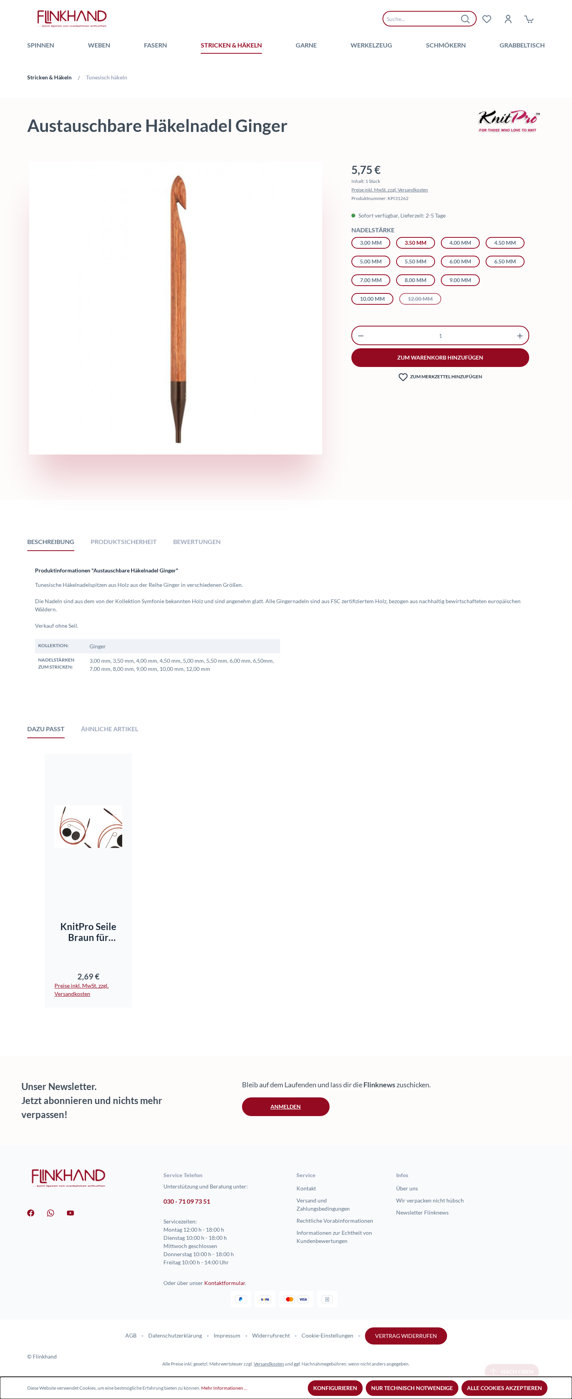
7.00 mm (371, 280)
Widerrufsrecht (271, 1335)
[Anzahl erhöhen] (520, 335)
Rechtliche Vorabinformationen (335, 1220)
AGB (131, 1335)
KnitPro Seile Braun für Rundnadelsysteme (88, 932)
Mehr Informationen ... (224, 1388)
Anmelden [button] (285, 1106)
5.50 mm (415, 261)
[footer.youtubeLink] (70, 1212)
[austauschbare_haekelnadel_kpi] (175, 308)
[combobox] (424, 18)
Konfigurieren (335, 1388)
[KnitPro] (509, 120)
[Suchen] (466, 18)
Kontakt (306, 1188)
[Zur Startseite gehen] (72, 18)
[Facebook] (30, 1212)
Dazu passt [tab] (46, 728)
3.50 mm (415, 242)
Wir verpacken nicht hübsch (430, 1200)
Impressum (227, 1335)
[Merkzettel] (487, 18)
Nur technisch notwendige (412, 1388)
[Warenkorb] (529, 18)
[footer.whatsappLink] (50, 1212)
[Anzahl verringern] (361, 335)
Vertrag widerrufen (406, 1335)
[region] (175, 327)
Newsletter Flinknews (422, 1212)
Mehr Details (92, 886)
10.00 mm (372, 298)
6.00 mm (460, 261)
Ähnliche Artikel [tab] (109, 728)
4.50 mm (505, 242)
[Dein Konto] (508, 19)
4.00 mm (460, 242)
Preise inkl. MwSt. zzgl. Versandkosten (389, 190)
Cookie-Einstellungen (327, 1335)
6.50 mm (505, 261)
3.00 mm (371, 242)
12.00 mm (424, 298)
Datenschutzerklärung (175, 1335)
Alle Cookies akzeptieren (504, 1388)
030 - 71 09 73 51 (186, 1201)
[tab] (50, 541)
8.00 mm (415, 280)
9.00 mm (460, 280)
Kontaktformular (224, 1283)
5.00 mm (371, 261)
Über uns (407, 1188)
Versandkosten (269, 1364)
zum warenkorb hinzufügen (440, 357)
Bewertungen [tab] (197, 541)
